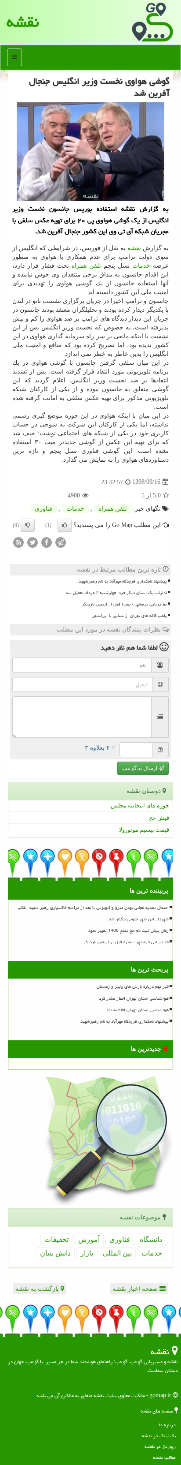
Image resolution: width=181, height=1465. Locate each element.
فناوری (43, 508)
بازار (86, 1253)
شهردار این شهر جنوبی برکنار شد (139, 919)
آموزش (89, 1239)
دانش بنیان (55, 1253)
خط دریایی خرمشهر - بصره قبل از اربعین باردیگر (124, 604)
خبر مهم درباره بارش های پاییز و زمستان (133, 986)
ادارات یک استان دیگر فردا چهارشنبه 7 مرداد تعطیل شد (116, 592)
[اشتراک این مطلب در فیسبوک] (46, 541)
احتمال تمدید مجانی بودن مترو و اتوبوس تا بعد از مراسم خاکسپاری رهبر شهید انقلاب (93, 907)
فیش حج (159, 818)
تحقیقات (56, 1239)
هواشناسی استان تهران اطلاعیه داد (137, 1009)
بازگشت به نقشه (38, 1289)
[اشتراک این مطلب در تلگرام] (60, 541)
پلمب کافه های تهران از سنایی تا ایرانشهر (129, 615)
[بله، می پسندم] (65, 525)
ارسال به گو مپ (140, 768)
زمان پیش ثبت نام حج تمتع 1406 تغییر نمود (128, 930)
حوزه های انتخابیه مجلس (140, 805)
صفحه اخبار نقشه (135, 1289)
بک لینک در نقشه (159, 1435)
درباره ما (167, 1424)
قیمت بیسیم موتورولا (144, 829)
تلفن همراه (86, 265)
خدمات (141, 265)
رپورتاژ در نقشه (160, 1446)
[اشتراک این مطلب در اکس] (32, 541)
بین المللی (117, 1253)
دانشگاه (151, 1239)
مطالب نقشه (164, 1457)
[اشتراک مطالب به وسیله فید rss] (18, 541)
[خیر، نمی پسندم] (28, 525)
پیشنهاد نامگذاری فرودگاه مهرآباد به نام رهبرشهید (123, 581)
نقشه (23, 21)
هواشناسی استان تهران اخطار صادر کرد (134, 998)
